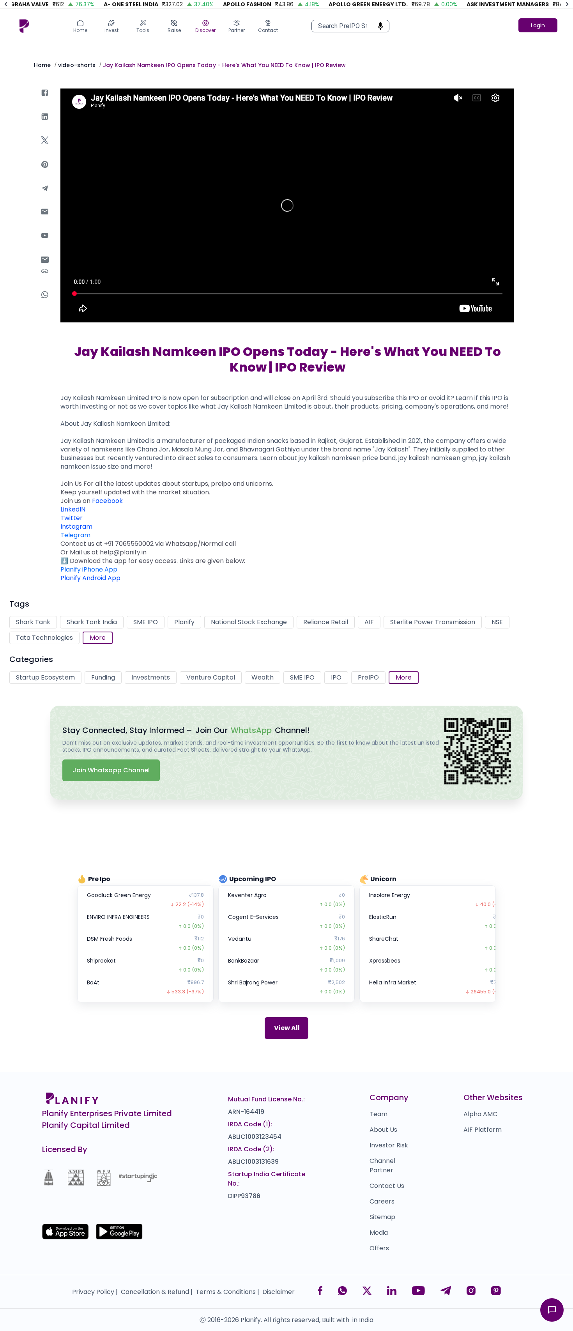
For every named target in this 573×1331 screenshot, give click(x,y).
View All (287, 1027)
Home (42, 65)
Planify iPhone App (88, 569)
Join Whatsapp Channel (111, 770)
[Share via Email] (45, 261)
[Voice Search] (378, 26)
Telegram (75, 535)
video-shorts (77, 65)
